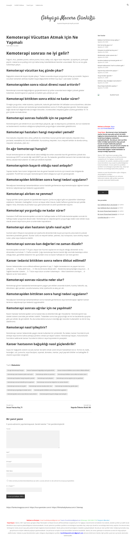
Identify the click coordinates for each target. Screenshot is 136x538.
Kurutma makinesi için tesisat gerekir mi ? (110, 60)
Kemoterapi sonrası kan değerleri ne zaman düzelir (52, 382)
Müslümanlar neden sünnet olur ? (108, 55)
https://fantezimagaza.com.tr (17, 507)
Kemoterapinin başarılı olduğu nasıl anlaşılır (53, 394)
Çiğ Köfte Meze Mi (103, 217)
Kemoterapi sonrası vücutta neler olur (40, 386)
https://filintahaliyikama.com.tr (64, 507)
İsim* (8, 452)
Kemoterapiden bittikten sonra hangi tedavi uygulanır (50, 390)
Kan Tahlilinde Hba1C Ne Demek (107, 205)
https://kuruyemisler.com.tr (40, 507)
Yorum (8, 429)
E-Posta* (9, 462)
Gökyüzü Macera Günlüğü (68, 18)
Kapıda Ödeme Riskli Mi (81, 407)
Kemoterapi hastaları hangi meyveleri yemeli (21, 378)
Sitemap (79, 507)
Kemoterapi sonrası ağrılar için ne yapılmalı (70, 378)
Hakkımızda (39, 5)
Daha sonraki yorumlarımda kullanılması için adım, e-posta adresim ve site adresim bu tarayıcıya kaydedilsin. (41, 481)
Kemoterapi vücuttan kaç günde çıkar (66, 386)
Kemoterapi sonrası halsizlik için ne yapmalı (21, 382)
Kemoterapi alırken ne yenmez (45, 374)
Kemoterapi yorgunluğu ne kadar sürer (19, 390)
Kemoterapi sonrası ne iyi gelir (17, 386)
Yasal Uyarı (29, 5)
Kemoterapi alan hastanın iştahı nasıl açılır (20, 374)
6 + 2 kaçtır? (10, 486)
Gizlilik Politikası (19, 5)
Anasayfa (9, 5)
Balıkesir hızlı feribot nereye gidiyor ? (109, 40)
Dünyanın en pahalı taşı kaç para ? (108, 50)
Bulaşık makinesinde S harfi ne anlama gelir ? (111, 65)
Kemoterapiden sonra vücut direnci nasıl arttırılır (22, 394)
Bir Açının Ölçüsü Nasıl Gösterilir (107, 211)
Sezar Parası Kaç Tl (14, 407)
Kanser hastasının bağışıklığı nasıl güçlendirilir (40, 370)
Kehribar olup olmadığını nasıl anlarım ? (110, 81)
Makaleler (15, 365)
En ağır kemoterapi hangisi (16, 370)
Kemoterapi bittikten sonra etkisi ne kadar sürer (72, 374)
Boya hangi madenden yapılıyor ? (108, 86)
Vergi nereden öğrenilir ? (105, 76)
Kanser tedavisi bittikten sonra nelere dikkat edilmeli (73, 370)
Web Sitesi (9, 471)
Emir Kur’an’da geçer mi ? (105, 45)
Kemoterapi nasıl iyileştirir (45, 378)
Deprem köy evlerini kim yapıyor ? (108, 71)
